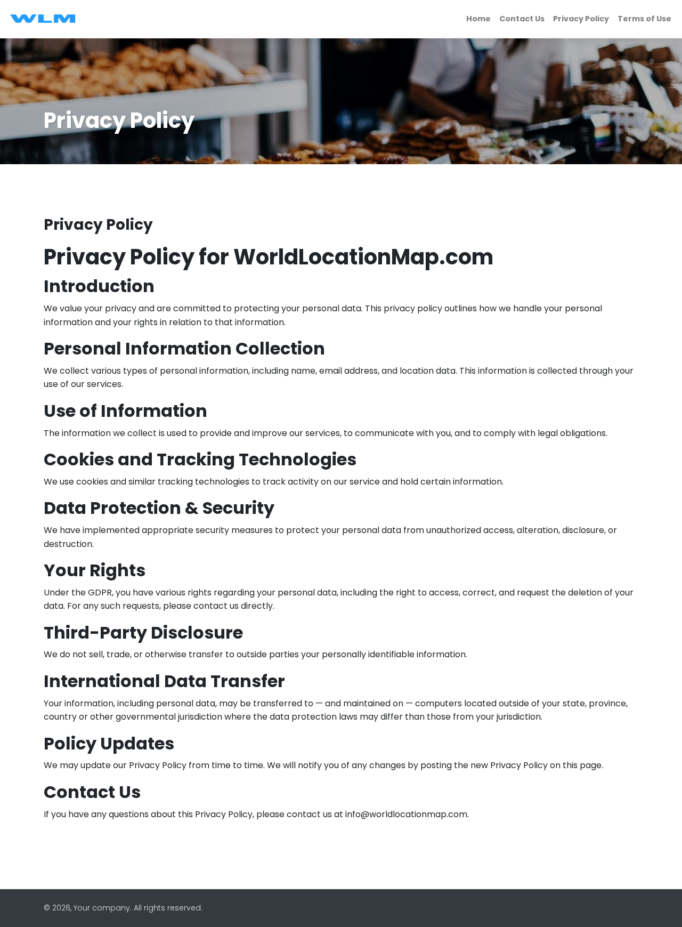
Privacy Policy (581, 18)
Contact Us (522, 18)
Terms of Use (644, 18)
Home (478, 18)
